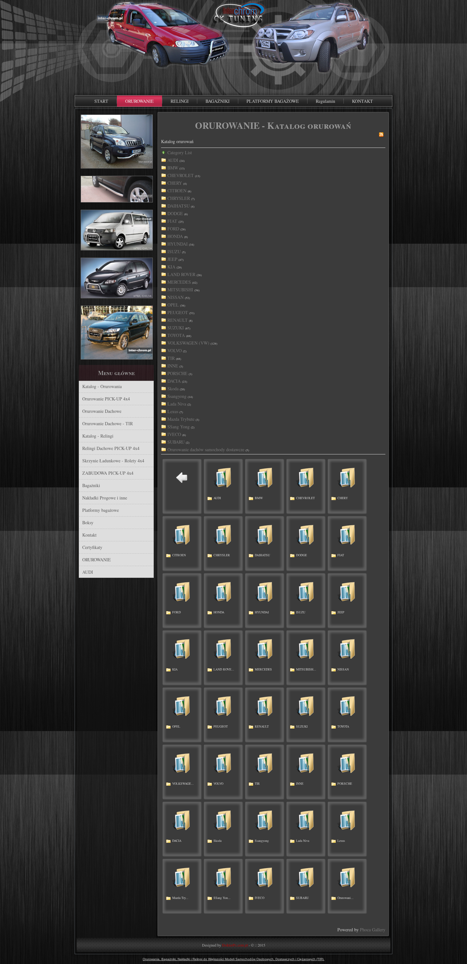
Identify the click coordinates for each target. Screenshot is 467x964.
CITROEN (176, 191)
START (101, 101)
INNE (172, 366)
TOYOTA (176, 335)
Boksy (87, 522)
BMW (172, 168)
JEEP (172, 259)
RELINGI (180, 101)
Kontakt (89, 535)
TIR (171, 358)
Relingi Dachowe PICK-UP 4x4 (110, 448)
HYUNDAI (177, 244)
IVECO (174, 434)
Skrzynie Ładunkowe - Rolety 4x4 (113, 461)
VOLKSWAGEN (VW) (188, 343)
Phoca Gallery (372, 930)
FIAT (172, 221)
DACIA (174, 381)
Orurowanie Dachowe (101, 411)
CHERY (174, 183)
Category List (179, 152)
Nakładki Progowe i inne (104, 498)
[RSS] (381, 135)
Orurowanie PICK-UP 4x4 (106, 399)
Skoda (173, 389)
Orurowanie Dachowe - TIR (107, 423)
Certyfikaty (92, 547)
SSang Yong (178, 427)
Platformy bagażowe (100, 510)
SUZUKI (175, 328)
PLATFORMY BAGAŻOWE (273, 101)
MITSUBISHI (180, 290)
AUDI (87, 572)
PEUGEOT (177, 312)
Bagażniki (91, 485)
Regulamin (325, 101)
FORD (173, 229)
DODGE (175, 213)
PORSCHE (177, 373)
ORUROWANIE (139, 101)
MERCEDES (179, 282)
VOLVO (174, 350)
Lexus (172, 411)
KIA (171, 267)
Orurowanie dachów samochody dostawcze (205, 449)
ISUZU (174, 251)
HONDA (175, 236)
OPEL (173, 305)
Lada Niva (176, 404)
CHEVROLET (180, 175)
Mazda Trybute (180, 419)
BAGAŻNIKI (218, 101)
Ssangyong (176, 396)
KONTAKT (362, 101)
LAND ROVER (181, 274)
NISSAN (175, 297)
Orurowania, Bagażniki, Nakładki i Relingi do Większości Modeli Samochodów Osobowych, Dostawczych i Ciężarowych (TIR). (233, 959)
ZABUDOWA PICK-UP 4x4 (107, 473)
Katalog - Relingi (97, 436)
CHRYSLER (178, 198)
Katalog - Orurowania (102, 386)
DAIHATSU (178, 206)
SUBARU (176, 442)
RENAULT (177, 320)
